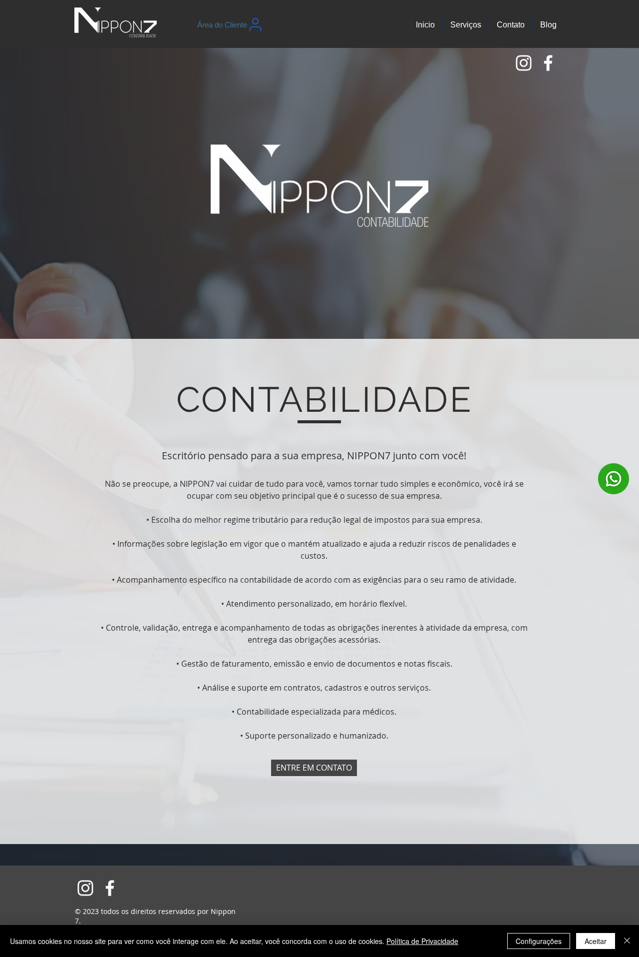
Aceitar (596, 941)
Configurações (539, 941)
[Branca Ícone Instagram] (523, 62)
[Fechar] (627, 941)
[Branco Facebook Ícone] (548, 62)
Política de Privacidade (422, 941)
